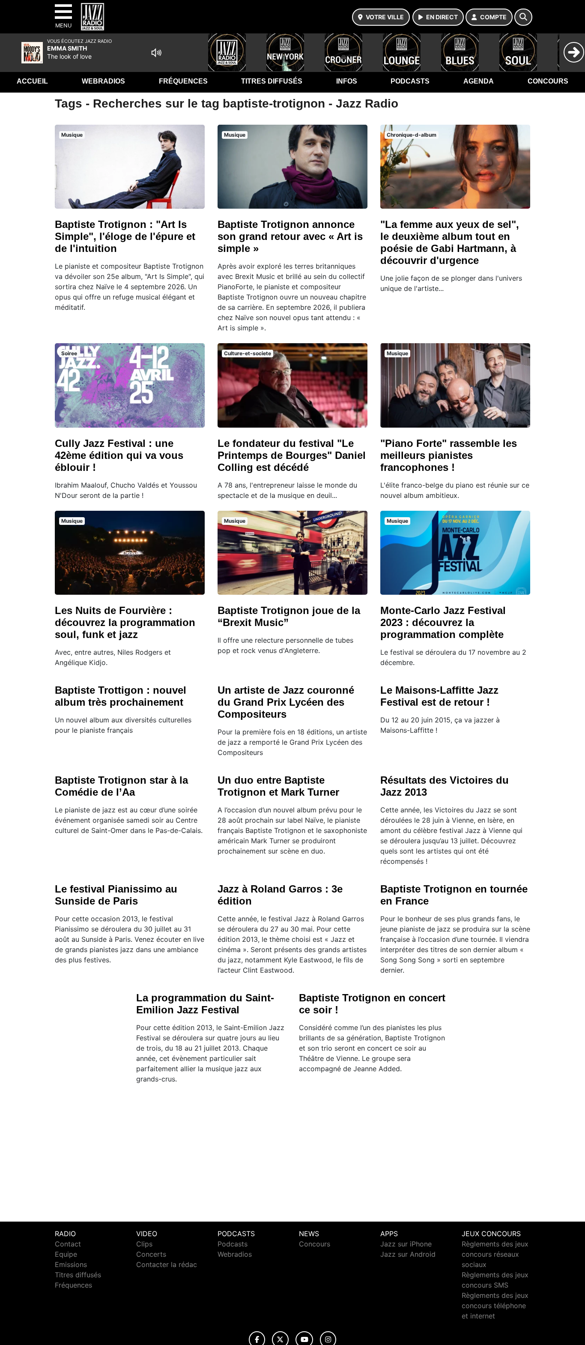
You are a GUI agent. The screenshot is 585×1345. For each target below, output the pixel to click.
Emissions (71, 1264)
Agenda (478, 81)
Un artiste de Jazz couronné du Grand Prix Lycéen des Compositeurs (286, 702)
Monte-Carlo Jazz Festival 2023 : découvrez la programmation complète (443, 622)
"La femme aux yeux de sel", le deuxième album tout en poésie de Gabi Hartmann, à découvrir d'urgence (449, 242)
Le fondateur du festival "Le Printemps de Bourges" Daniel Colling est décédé (292, 455)
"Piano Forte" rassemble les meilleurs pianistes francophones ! (448, 455)
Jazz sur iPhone (406, 1244)
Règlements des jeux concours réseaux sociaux (495, 1254)
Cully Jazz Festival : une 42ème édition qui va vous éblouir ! (119, 455)
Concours (548, 81)
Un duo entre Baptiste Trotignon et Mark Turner (278, 786)
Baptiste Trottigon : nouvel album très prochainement (120, 696)
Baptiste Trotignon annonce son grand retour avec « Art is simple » (290, 236)
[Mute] (156, 52)
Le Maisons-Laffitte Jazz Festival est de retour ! (439, 696)
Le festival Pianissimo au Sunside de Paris (116, 895)
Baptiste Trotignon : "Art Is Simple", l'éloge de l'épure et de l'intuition (125, 236)
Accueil (32, 81)
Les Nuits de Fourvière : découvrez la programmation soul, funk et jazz (125, 622)
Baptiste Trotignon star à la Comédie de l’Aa (121, 786)
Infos (346, 81)
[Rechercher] (523, 17)
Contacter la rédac (166, 1264)
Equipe (66, 1254)
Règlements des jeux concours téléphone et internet (495, 1305)
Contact (68, 1244)
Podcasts (410, 81)
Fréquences (183, 81)
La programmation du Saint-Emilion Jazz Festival (205, 1003)
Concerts (151, 1254)
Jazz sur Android (408, 1254)
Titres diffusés (271, 81)
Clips (144, 1244)
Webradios (103, 81)
